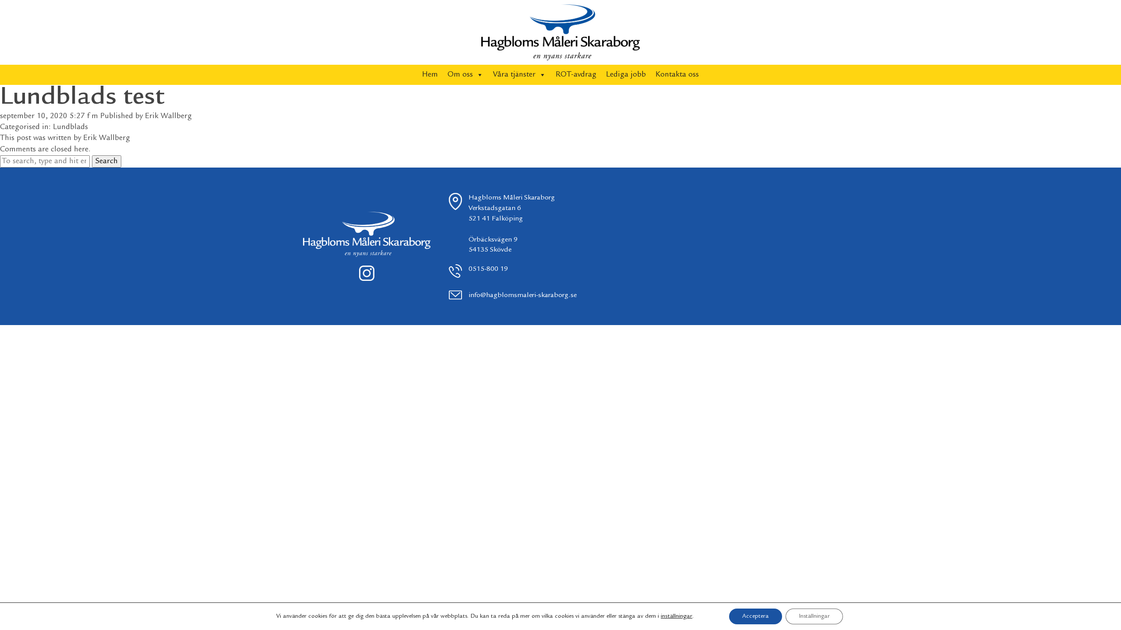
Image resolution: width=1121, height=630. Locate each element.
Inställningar (814, 616)
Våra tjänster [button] (514, 75)
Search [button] (106, 161)
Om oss (460, 75)
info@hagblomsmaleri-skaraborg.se (523, 295)
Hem (430, 75)
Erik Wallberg (168, 116)
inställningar (676, 616)
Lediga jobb (626, 75)
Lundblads (70, 127)
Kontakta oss (677, 75)
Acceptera (755, 616)
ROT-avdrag (576, 75)
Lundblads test (82, 98)
